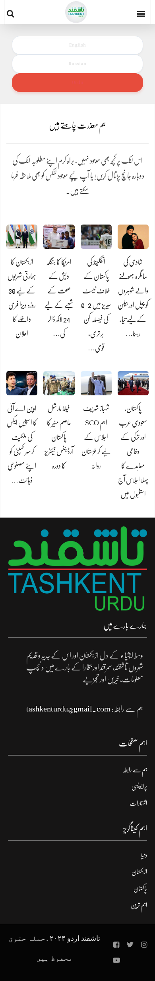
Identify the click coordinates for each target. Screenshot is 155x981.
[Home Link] (76, 12)
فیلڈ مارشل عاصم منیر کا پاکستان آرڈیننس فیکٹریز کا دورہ (59, 437)
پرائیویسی (139, 786)
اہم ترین (139, 905)
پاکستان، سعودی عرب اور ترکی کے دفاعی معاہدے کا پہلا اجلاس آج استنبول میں (133, 451)
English (77, 45)
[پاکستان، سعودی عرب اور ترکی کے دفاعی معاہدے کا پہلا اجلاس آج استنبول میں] (133, 383)
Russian (77, 63)
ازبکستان (139, 872)
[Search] (12, 13)
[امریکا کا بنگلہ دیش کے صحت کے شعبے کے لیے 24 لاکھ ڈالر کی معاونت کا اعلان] (58, 237)
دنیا (144, 855)
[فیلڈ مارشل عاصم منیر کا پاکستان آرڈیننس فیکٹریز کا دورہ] (58, 383)
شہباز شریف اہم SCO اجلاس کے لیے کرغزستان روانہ (95, 437)
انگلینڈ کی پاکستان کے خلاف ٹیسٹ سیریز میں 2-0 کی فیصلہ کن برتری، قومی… (96, 305)
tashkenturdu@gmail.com (68, 708)
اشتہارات (138, 803)
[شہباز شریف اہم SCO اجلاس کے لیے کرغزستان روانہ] (96, 383)
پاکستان (140, 888)
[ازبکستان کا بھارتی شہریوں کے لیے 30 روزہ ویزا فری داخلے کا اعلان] (21, 237)
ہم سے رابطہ (135, 770)
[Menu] (142, 12)
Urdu (77, 82)
